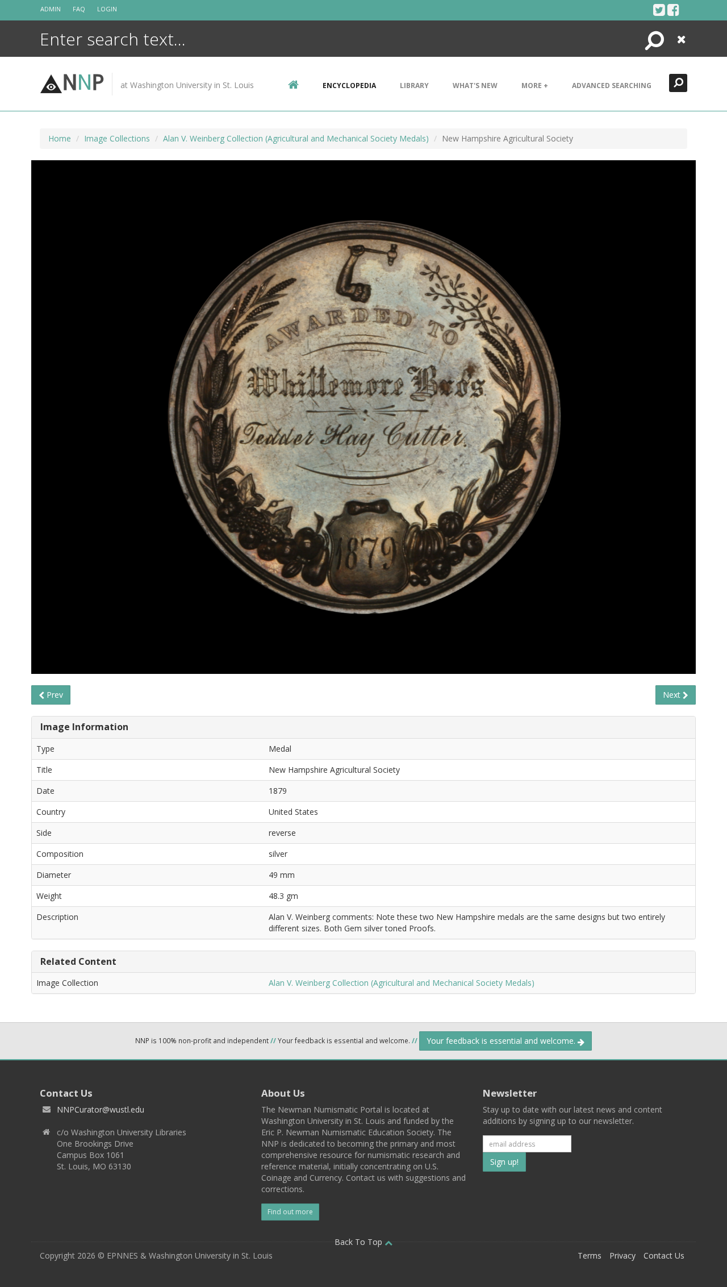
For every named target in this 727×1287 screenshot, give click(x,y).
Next (673, 694)
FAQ (79, 9)
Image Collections (117, 138)
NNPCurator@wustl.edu (100, 1109)
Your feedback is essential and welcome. (502, 1040)
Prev (53, 694)
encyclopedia (349, 85)
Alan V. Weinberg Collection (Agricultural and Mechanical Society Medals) (296, 138)
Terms (589, 1255)
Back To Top (360, 1241)
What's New (475, 85)
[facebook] (673, 9)
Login (107, 9)
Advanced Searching (611, 85)
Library (414, 85)
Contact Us (664, 1255)
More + (534, 85)
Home (59, 138)
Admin (50, 9)
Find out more (290, 1212)
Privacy (622, 1255)
